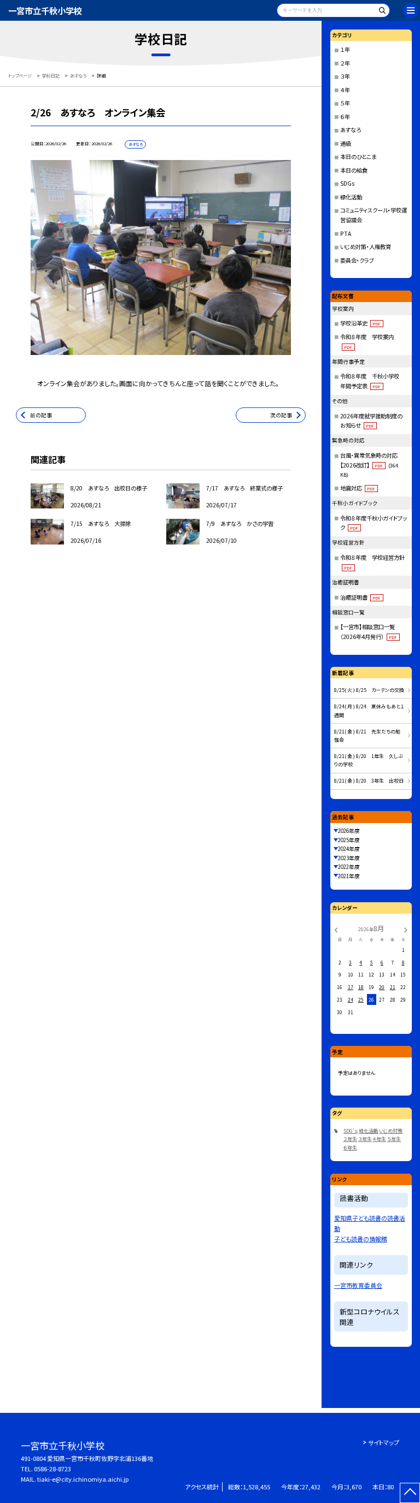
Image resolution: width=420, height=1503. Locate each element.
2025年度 (349, 840)
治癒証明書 (360, 597)
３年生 (365, 1139)
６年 (345, 117)
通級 (345, 143)
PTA (345, 233)
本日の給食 (354, 170)
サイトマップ (383, 1442)
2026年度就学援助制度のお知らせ (371, 421)
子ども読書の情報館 (360, 1238)
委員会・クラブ (357, 260)
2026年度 (349, 831)
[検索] (380, 12)
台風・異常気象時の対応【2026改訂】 (369, 464)
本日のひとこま (358, 156)
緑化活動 (351, 197)
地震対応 (358, 488)
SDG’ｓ (350, 1130)
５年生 (394, 1139)
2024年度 (349, 849)
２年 (345, 63)
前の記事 (41, 415)
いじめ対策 (390, 1130)
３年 (345, 76)
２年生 (350, 1139)
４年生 (379, 1139)
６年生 (350, 1147)
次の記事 (281, 415)
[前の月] (335, 929)
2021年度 (349, 876)
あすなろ (350, 130)
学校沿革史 (360, 323)
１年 (345, 49)
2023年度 (349, 858)
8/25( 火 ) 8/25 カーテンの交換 (369, 690)
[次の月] (405, 929)
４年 (345, 90)
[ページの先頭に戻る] (409, 1492)
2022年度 (349, 867)
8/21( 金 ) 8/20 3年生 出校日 (369, 780)
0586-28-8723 (52, 1468)
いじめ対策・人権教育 (365, 246)
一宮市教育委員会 (358, 1285)
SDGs (347, 183)
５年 (345, 103)
